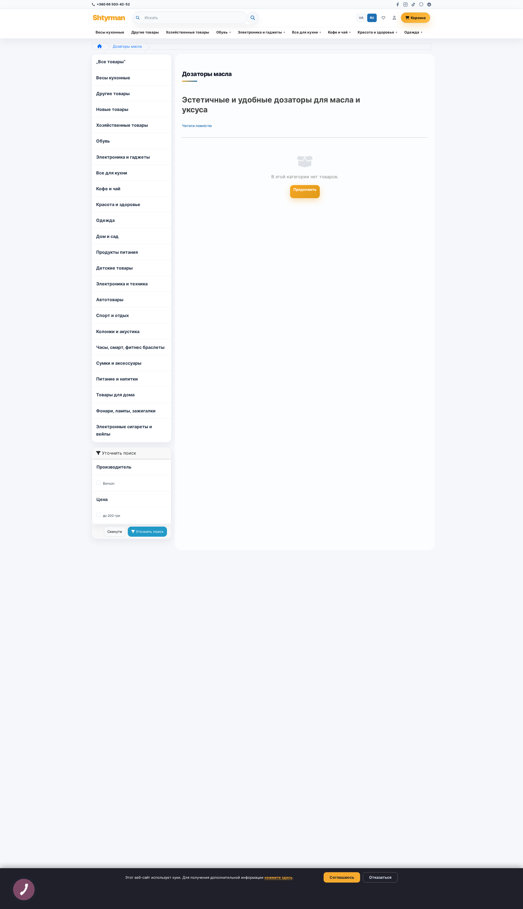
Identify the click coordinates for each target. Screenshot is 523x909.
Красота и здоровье (376, 32)
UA (361, 18)
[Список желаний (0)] (383, 18)
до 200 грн (111, 516)
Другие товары (145, 32)
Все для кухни (305, 32)
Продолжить (305, 189)
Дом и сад (107, 236)
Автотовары (109, 299)
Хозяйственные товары (187, 32)
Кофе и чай (338, 32)
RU (372, 18)
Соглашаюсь (342, 877)
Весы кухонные (110, 32)
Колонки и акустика (117, 331)
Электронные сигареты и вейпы (124, 430)
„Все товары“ (111, 61)
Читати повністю (197, 125)
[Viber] (421, 4)
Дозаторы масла (127, 46)
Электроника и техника (122, 283)
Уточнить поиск (149, 531)
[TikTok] (413, 4)
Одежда (411, 32)
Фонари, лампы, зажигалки (126, 410)
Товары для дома (115, 394)
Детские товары (114, 268)
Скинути (114, 531)
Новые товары (112, 109)
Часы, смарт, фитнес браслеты (130, 347)
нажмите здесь (278, 877)
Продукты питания (117, 252)
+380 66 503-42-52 (113, 4)
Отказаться (380, 877)
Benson (108, 483)
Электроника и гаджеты (260, 32)
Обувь (222, 32)
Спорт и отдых (112, 315)
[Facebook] (397, 4)
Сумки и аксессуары (118, 363)
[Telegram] (429, 4)
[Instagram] (405, 4)
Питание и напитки (117, 379)
